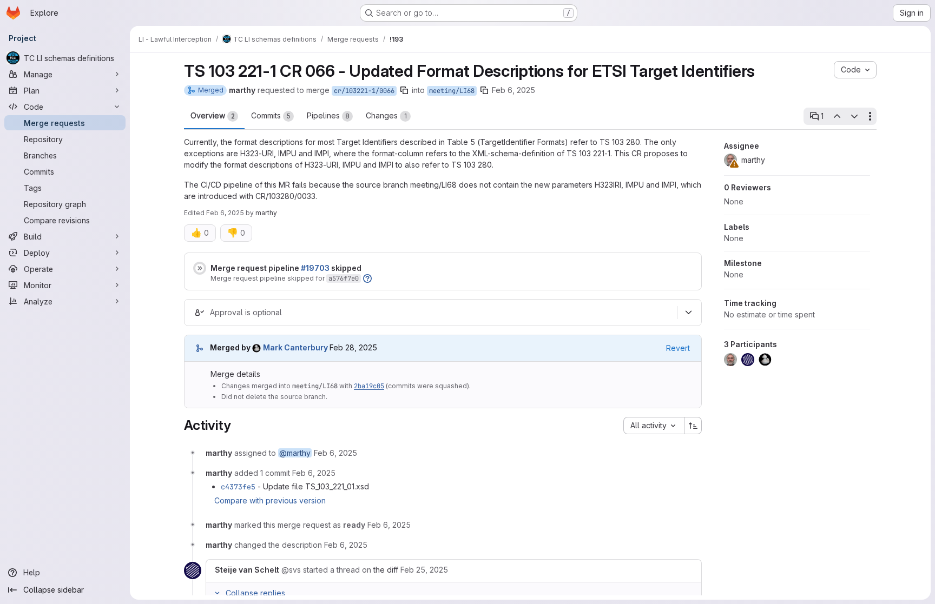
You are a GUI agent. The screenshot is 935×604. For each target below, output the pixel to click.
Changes (386, 115)
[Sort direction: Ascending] (693, 425)
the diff (385, 569)
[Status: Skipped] (199, 268)
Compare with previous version (270, 500)
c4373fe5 (238, 487)
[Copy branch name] (404, 90)
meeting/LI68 (452, 91)
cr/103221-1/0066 (364, 91)
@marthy (295, 452)
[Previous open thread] (836, 116)
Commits (271, 115)
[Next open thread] (854, 116)
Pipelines (328, 115)
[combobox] (653, 425)
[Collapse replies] (216, 593)
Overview (212, 115)
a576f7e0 (343, 278)
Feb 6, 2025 (513, 90)
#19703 (315, 268)
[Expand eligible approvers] (688, 312)
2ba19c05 (369, 386)
